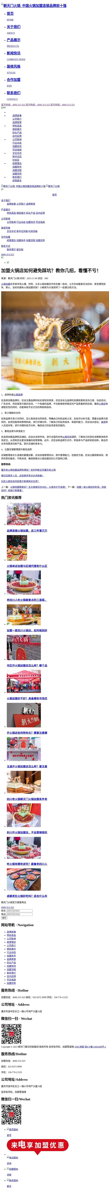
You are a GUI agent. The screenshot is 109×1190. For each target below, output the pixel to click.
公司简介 (17, 119)
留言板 (19, 249)
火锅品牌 (18, 394)
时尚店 (15, 160)
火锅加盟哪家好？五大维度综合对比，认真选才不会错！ (38, 487)
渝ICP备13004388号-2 (95, 1047)
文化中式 (17, 153)
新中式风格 (22, 231)
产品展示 (5, 209)
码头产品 (17, 132)
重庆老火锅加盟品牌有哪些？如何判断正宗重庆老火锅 (28, 470)
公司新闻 (17, 139)
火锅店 (102, 404)
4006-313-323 (7, 907)
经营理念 (17, 163)
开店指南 (17, 150)
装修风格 (5, 228)
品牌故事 (17, 115)
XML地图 (79, 1047)
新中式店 (17, 156)
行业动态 (17, 143)
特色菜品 (17, 126)
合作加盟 (5, 237)
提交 (4, 918)
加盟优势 (17, 174)
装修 (103, 422)
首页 (54, 195)
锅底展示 (17, 129)
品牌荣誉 (17, 122)
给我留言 (17, 180)
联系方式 (5, 246)
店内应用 (17, 136)
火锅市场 (67, 437)
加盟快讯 (17, 146)
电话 (3, 914)
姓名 (3, 910)
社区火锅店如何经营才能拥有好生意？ (20, 481)
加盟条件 (17, 167)
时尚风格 (32, 231)
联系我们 (17, 177)
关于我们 (5, 200)
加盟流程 (17, 170)
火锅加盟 (5, 284)
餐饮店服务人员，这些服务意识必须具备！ (22, 475)
